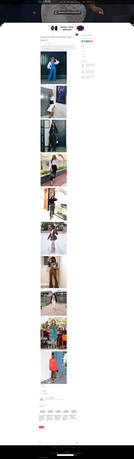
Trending (84, 56)
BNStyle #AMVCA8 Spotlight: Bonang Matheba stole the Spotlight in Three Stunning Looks (58, 417)
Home (58, 442)
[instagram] (87, 41)
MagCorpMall (52, 397)
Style (77, 34)
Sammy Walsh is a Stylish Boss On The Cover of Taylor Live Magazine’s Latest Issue (89, 71)
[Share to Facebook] (46, 393)
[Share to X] (45, 393)
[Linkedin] (89, 41)
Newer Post (39, 442)
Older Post (77, 442)
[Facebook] (82, 41)
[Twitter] (85, 41)
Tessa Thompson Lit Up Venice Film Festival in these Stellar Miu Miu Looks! (90, 77)
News (83, 51)
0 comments (49, 43)
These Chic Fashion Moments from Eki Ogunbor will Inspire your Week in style (69, 12)
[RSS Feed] (92, 41)
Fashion (84, 48)
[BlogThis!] (44, 393)
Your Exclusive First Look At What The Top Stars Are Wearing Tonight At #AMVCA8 (65, 417)
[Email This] (43, 393)
